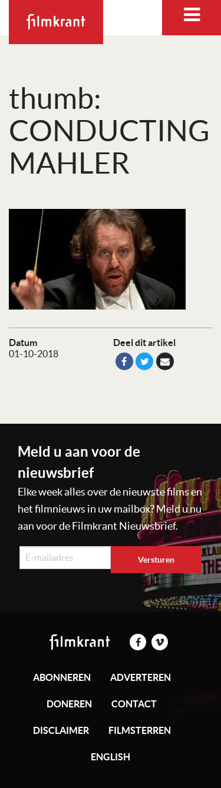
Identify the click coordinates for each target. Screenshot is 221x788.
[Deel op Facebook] (124, 361)
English (110, 757)
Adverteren (140, 677)
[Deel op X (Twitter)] (144, 361)
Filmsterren (139, 730)
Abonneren (62, 677)
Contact (134, 704)
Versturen (156, 559)
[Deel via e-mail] (165, 361)
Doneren (69, 704)
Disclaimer (61, 730)
